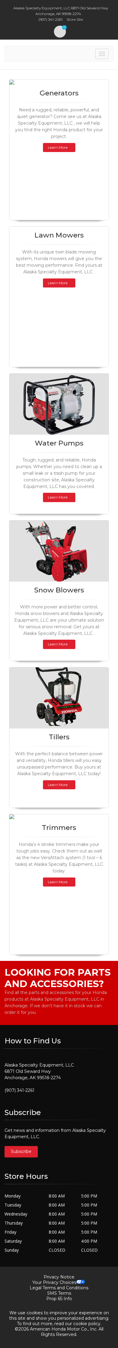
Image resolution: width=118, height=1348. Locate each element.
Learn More (57, 147)
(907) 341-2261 (19, 1090)
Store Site (75, 19)
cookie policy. (87, 1323)
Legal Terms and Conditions (59, 1288)
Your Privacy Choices (54, 1282)
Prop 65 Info (59, 1298)
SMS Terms (59, 1293)
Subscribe (21, 1151)
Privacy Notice (59, 1277)
